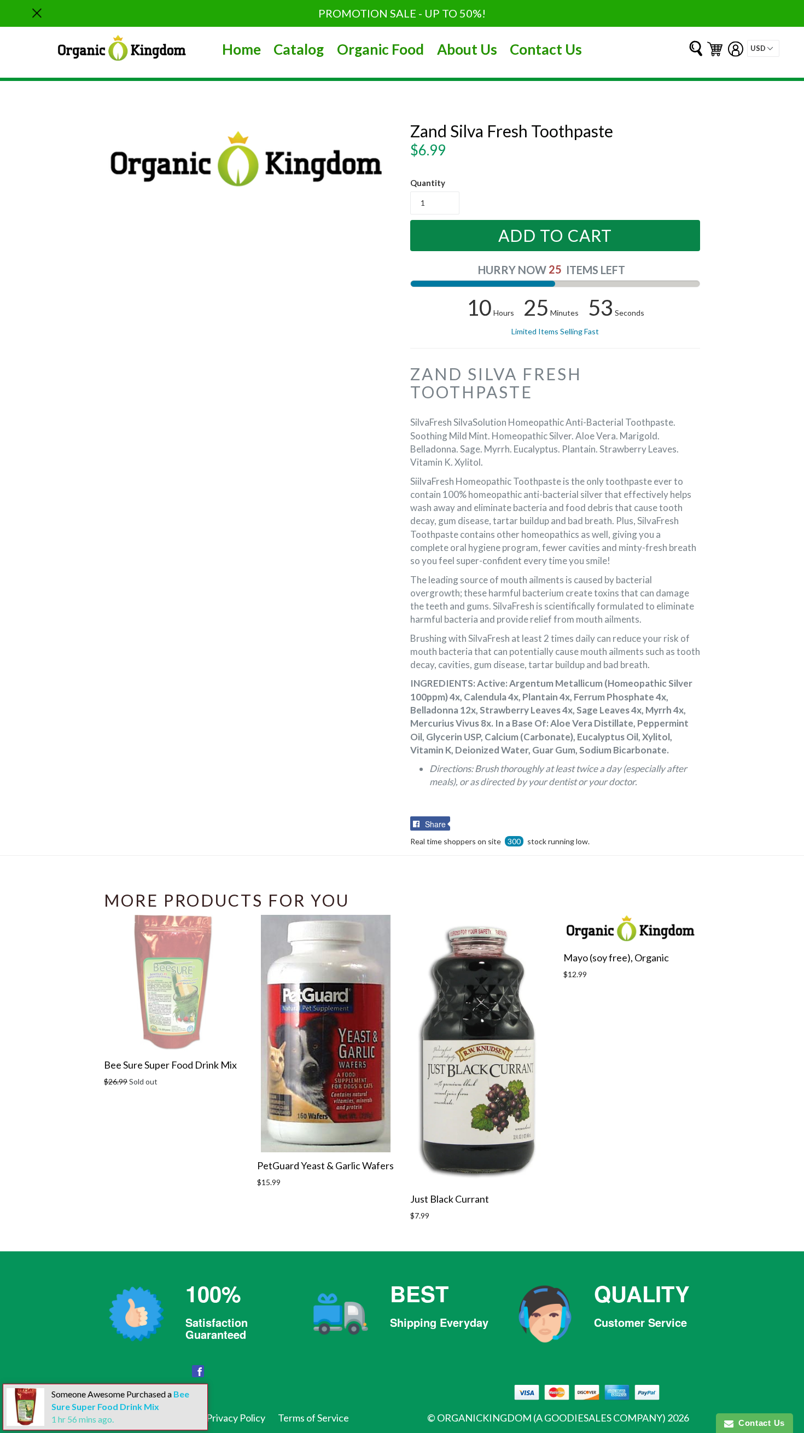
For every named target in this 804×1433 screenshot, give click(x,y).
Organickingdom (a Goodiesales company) (551, 1418)
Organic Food (380, 49)
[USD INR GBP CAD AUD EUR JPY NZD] (763, 48)
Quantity (427, 183)
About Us (467, 49)
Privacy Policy (235, 1418)
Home (241, 49)
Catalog (298, 49)
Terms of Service (313, 1418)
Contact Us (546, 49)
